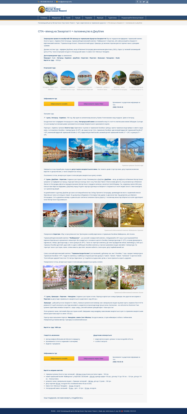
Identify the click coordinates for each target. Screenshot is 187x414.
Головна (44, 18)
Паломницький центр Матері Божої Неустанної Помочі (56, 23)
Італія (68, 18)
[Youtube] (147, 1)
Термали (88, 18)
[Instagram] (140, 1)
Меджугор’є (56, 18)
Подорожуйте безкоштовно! (132, 18)
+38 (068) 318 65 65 (46, 2)
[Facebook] (137, 1)
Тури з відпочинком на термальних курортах (91, 23)
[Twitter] (143, 1)
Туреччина (112, 18)
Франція (100, 18)
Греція (77, 18)
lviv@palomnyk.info (65, 2)
